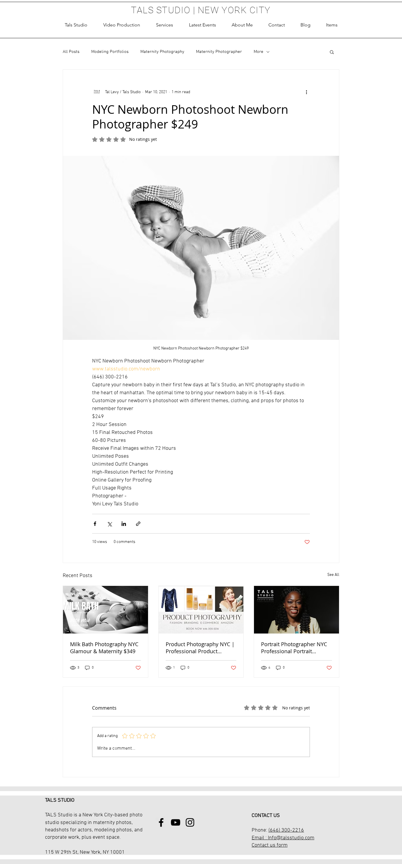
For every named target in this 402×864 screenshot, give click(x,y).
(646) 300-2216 (286, 830)
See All (333, 574)
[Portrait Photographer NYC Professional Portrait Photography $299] (296, 610)
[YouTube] (175, 822)
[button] (164, 25)
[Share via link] (138, 524)
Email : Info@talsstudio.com (283, 838)
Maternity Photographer (219, 51)
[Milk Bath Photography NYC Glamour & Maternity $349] (105, 610)
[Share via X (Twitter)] (109, 524)
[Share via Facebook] (95, 524)
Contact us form (270, 845)
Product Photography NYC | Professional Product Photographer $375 (200, 648)
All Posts (71, 51)
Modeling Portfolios (110, 51)
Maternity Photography (162, 51)
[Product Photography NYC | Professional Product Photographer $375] (201, 610)
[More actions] (306, 92)
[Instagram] (190, 822)
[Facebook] (161, 822)
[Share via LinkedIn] (124, 524)
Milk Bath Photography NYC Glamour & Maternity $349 (104, 648)
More (258, 51)
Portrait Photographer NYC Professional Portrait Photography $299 (294, 648)
